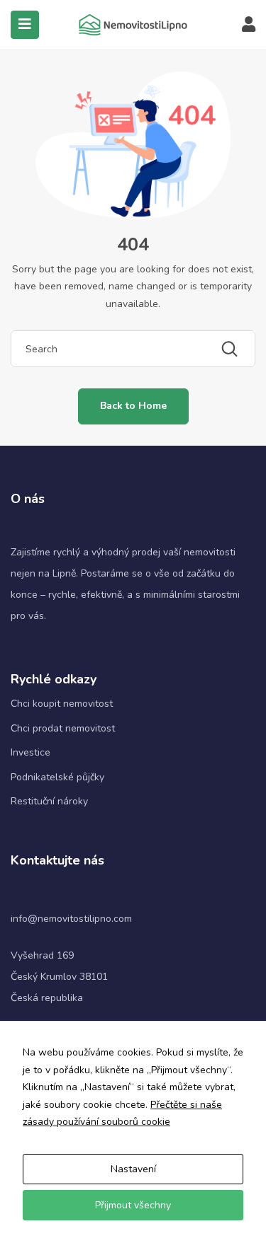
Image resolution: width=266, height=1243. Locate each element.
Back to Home (133, 405)
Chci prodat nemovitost (63, 728)
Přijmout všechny (133, 1205)
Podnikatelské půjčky (57, 777)
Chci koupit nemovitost (62, 703)
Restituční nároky (49, 801)
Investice (30, 752)
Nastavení (133, 1169)
